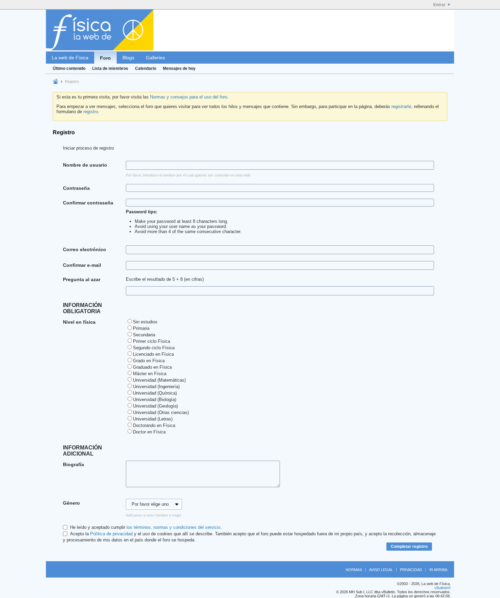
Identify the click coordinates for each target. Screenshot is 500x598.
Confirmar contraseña (88, 202)
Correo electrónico (84, 249)
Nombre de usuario (85, 165)
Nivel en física (79, 322)
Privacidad (411, 570)
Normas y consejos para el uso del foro (188, 96)
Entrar (439, 4)
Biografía (73, 464)
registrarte (401, 106)
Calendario (145, 68)
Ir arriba (438, 570)
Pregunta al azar (81, 279)
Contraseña (76, 188)
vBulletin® (442, 588)
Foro (105, 58)
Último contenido (69, 68)
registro (90, 111)
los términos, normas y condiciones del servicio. (174, 527)
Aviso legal (381, 570)
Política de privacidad (111, 533)
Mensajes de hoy (179, 68)
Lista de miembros (110, 68)
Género (71, 503)
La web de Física (70, 57)
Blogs (128, 57)
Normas (354, 570)
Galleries (155, 57)
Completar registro (409, 546)
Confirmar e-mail (82, 265)
